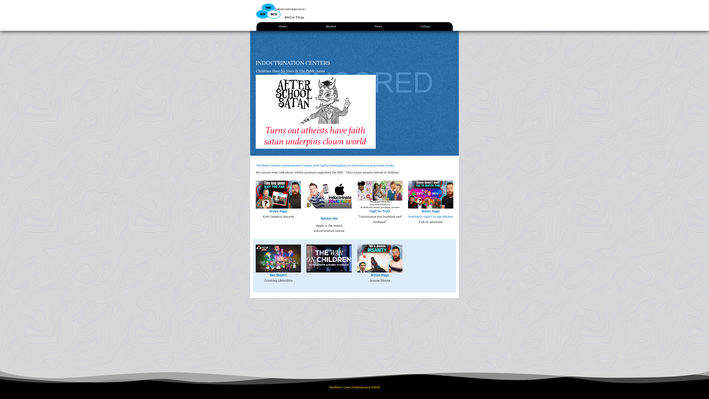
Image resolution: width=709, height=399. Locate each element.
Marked (331, 26)
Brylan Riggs (278, 211)
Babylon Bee (329, 218)
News (378, 26)
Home (283, 26)
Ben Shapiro (278, 275)
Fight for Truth (379, 211)
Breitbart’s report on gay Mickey (430, 216)
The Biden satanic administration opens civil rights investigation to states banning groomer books (325, 165)
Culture (426, 26)
